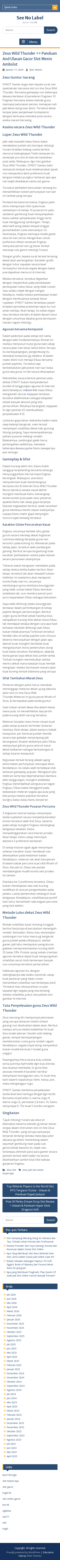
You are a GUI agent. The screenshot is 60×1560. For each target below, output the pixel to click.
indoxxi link (30, 390)
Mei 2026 (12, 1302)
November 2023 (15, 1427)
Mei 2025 (12, 1352)
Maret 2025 (13, 1360)
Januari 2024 (13, 1418)
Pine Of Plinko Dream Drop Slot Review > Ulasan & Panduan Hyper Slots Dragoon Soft (30, 1205)
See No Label (30, 18)
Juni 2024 (11, 1398)
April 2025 (12, 1356)
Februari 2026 (14, 1315)
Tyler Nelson (35, 69)
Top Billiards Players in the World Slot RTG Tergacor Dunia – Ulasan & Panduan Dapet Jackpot (30, 1190)
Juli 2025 (11, 1344)
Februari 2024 (14, 1414)
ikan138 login (9, 1474)
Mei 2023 (12, 1452)
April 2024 (12, 1406)
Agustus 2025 (14, 1340)
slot (4, 1522)
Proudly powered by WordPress (23, 1552)
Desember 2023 (15, 1423)
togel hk (6, 1492)
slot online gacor (11, 1498)
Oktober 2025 (14, 1331)
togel (5, 1528)
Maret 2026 (13, 1311)
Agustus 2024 (14, 1389)
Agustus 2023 (14, 1439)
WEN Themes (34, 1555)
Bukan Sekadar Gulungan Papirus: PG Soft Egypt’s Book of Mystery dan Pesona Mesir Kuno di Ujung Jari (30, 1264)
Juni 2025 (11, 1348)
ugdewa (6, 1510)
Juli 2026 (11, 1294)
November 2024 (15, 1377)
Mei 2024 (12, 1402)
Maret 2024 (13, 1410)
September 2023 (15, 1435)
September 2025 (15, 1336)
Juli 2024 (11, 1394)
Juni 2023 (11, 1447)
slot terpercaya (10, 1480)
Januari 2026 (13, 1319)
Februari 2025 (14, 1365)
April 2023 (12, 1456)
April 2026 (12, 1307)
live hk (5, 1504)
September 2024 (15, 1385)
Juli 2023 (11, 1443)
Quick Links (10, 7)
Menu (33, 42)
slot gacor (7, 1486)
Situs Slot (11, 1169)
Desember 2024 (15, 1373)
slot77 (5, 1516)
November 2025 (15, 1327)
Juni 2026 (11, 1298)
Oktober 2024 (14, 1381)
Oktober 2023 (14, 1431)
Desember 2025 (15, 1323)
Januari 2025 (13, 1369)
